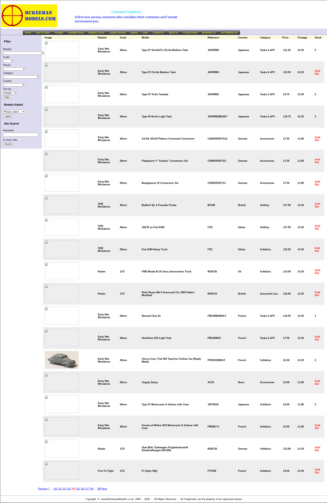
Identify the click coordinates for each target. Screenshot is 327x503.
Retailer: (7, 49)
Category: (8, 73)
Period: (7, 65)
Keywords (8, 130)
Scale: (6, 57)
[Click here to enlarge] (62, 57)
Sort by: (7, 88)
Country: (7, 81)
